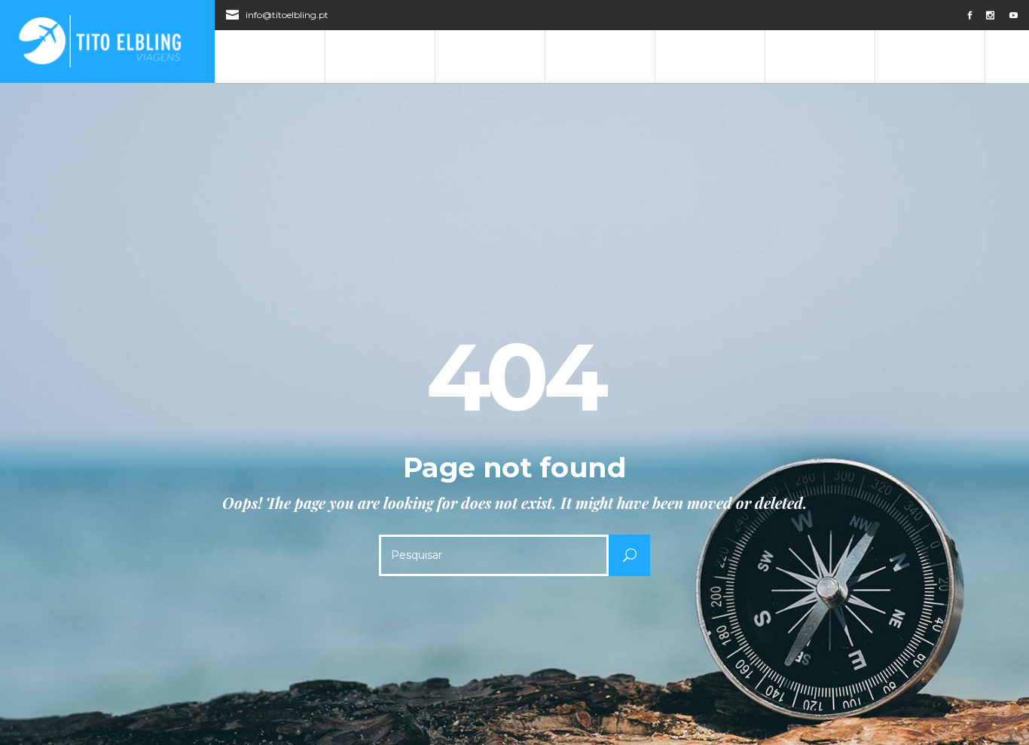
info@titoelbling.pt (287, 14)
